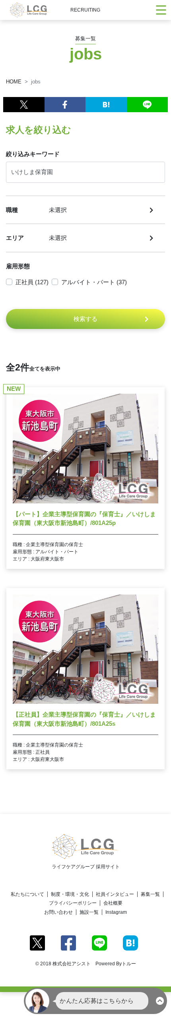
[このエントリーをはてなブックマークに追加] (106, 104)
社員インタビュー (115, 894)
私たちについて (27, 894)
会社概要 (112, 903)
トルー (129, 964)
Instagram (116, 912)
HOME (13, 82)
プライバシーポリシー (73, 903)
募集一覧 (150, 894)
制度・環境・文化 (70, 894)
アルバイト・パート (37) (94, 282)
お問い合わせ (58, 912)
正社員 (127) (32, 282)
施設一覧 (89, 912)
